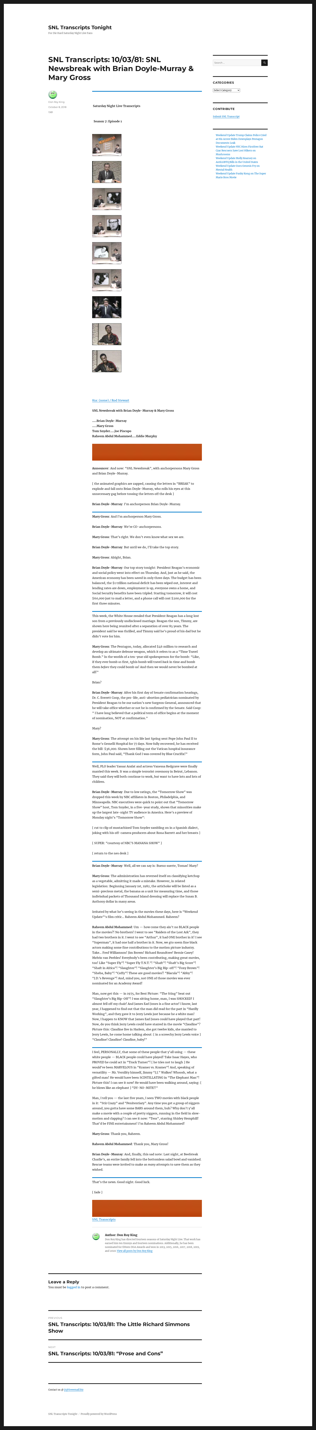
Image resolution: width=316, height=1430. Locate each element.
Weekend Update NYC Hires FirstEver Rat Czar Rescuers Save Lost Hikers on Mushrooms (239, 150)
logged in (73, 1287)
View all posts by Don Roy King (135, 1250)
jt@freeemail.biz (73, 1389)
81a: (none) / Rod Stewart (110, 400)
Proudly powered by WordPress (99, 1414)
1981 (50, 112)
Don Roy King (56, 101)
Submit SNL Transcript (226, 116)
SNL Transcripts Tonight (80, 27)
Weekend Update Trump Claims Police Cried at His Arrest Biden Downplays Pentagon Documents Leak (241, 139)
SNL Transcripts (104, 1219)
